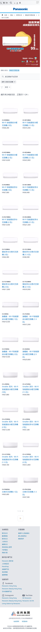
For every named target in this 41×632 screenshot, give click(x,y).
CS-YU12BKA (26, 249)
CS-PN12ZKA (26, 489)
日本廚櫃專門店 (7, 591)
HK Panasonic (26, 598)
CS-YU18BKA (6, 282)
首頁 (6, 15)
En (7, 3)
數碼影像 (5, 536)
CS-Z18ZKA (5, 349)
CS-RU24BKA (26, 217)
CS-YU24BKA (26, 282)
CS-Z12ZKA (26, 314)
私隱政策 (24, 621)
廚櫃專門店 (5, 569)
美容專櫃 (5, 572)
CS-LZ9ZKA (5, 384)
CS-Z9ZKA (5, 314)
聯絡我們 (21, 539)
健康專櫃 (5, 575)
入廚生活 (5, 541)
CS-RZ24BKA (26, 152)
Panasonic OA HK (28, 601)
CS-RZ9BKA (5, 120)
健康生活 (5, 544)
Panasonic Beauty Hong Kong (12, 589)
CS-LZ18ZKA (6, 419)
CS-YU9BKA (6, 249)
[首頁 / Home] (20, 8)
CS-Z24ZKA (26, 349)
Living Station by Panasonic (11, 603)
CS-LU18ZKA (26, 454)
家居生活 (19, 15)
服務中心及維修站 (23, 533)
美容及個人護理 (7, 547)
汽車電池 (5, 550)
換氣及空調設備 (30, 15)
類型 (6, 87)
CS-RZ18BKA (6, 152)
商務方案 (5, 553)
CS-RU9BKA (6, 185)
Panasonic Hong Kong (9, 586)
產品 (12, 15)
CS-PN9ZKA (6, 489)
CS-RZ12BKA (26, 120)
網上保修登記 (22, 536)
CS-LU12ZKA (6, 454)
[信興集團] (20, 614)
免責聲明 (17, 621)
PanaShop (5, 566)
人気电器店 (5, 564)
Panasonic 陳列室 (7, 561)
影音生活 (5, 533)
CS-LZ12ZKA (26, 384)
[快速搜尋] (11, 3)
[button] (15, 2)
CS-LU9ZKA (26, 419)
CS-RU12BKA (26, 185)
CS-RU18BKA (6, 217)
